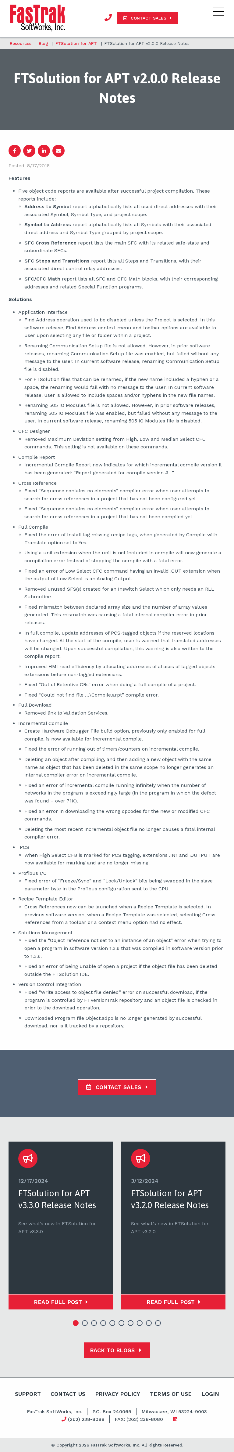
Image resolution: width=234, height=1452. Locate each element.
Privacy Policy (117, 1394)
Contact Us (68, 1394)
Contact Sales (118, 1087)
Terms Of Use (171, 1394)
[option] (61, 1225)
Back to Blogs (113, 1350)
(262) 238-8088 (85, 1419)
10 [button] (158, 1323)
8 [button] (140, 1323)
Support (28, 1394)
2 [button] (85, 1323)
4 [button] (103, 1323)
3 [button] (94, 1323)
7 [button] (131, 1323)
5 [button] (112, 1323)
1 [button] (76, 1323)
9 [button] (149, 1323)
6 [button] (122, 1323)
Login (210, 1394)
